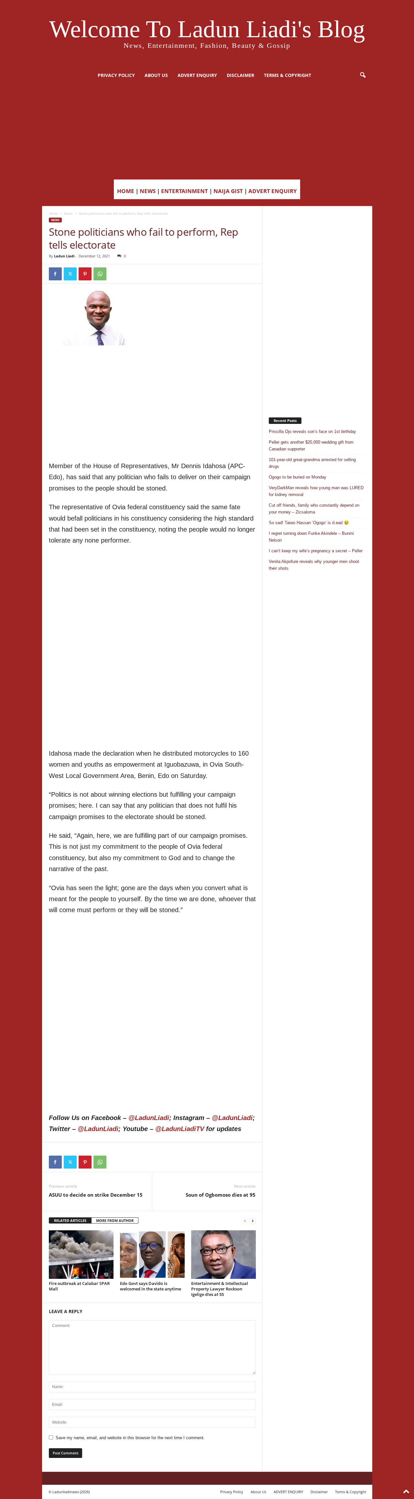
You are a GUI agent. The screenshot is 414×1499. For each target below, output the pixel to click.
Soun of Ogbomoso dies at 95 (221, 1195)
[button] (362, 75)
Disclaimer (240, 75)
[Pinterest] (85, 273)
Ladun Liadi (64, 255)
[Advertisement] (207, 131)
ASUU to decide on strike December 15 (96, 1195)
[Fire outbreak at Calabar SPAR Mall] (81, 1254)
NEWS (148, 191)
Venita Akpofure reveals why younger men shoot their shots (314, 565)
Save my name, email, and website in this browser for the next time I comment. (130, 1437)
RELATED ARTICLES (70, 1220)
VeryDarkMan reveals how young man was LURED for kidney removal (316, 491)
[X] (70, 273)
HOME (125, 191)
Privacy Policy (116, 75)
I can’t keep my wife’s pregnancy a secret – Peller (316, 550)
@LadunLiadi (148, 1117)
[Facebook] (55, 273)
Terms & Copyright (287, 75)
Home (53, 213)
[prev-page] (245, 1220)
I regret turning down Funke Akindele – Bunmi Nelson (311, 537)
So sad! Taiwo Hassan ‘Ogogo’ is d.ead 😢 (309, 522)
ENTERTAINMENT (184, 191)
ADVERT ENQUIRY (197, 75)
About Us (156, 75)
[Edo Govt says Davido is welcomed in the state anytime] (152, 1254)
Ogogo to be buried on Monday (297, 477)
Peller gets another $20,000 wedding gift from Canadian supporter (311, 445)
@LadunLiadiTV (179, 1128)
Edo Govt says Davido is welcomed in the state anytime (150, 1286)
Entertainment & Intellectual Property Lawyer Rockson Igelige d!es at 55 (219, 1288)
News (68, 213)
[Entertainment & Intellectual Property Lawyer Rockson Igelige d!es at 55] (223, 1254)
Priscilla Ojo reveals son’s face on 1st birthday (312, 431)
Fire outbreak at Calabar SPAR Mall (79, 1286)
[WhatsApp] (99, 273)
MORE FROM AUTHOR (115, 1220)
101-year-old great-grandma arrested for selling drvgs (312, 463)
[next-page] (252, 1220)
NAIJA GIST (228, 191)
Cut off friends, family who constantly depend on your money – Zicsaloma (314, 508)
